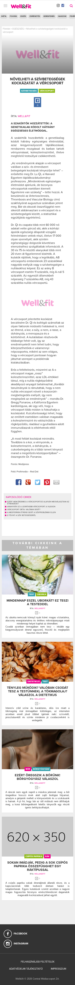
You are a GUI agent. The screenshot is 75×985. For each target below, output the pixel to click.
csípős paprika (33, 856)
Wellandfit (39, 608)
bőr (28, 769)
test (31, 594)
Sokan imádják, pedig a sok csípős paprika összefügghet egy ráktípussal (37, 866)
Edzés (23, 16)
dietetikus (33, 681)
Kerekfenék (49, 16)
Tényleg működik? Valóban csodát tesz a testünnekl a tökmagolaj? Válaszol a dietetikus (37, 691)
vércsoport (47, 91)
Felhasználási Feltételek (37, 961)
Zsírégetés (34, 16)
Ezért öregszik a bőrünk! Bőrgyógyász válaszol (37, 777)
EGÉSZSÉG (18, 28)
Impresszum (58, 968)
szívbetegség (29, 91)
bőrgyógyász (41, 769)
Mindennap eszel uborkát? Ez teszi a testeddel (37, 602)
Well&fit (24, 116)
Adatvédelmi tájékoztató (26, 968)
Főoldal (6, 28)
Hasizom (62, 16)
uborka (41, 594)
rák (47, 856)
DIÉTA (3, 16)
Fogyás (13, 16)
